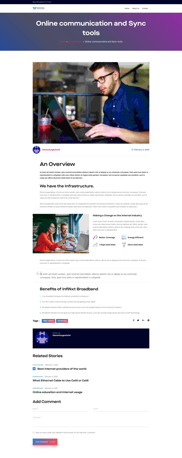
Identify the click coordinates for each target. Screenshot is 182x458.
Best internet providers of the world (61, 368)
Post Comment (42, 442)
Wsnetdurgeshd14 (51, 150)
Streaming (62, 321)
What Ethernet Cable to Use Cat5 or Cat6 (61, 380)
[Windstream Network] (41, 8)
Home (63, 41)
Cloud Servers (38, 365)
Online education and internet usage (57, 392)
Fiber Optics (48, 321)
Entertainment (75, 41)
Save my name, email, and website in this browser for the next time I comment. (65, 433)
